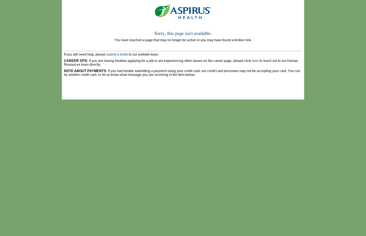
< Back (71, 90)
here (255, 61)
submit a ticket (117, 54)
